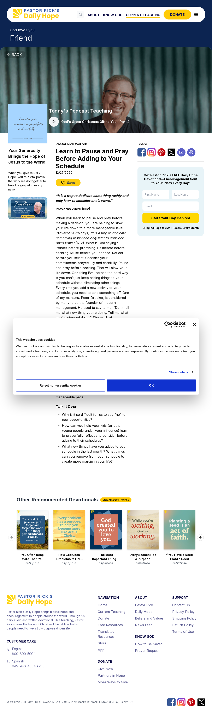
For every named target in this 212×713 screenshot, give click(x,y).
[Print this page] (191, 152)
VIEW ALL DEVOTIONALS (116, 499)
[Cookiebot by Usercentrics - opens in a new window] (167, 324)
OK (151, 385)
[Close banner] (194, 324)
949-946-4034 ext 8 (28, 666)
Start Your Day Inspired (170, 218)
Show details (178, 372)
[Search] (80, 14)
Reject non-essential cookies (61, 385)
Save (71, 183)
